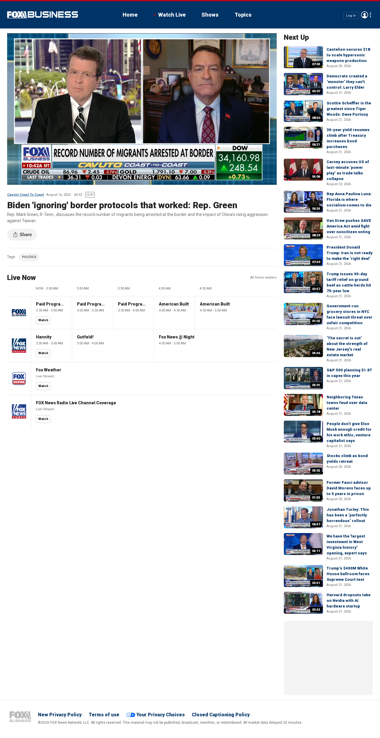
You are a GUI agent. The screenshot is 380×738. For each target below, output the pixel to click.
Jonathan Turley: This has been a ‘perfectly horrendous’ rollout (348, 515)
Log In (351, 15)
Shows (210, 15)
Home (130, 15)
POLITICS (29, 257)
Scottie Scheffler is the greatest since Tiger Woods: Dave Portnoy (349, 109)
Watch (43, 320)
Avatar (364, 14)
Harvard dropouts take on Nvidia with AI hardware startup (348, 600)
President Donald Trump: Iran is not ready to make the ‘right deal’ (350, 253)
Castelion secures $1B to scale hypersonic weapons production (348, 55)
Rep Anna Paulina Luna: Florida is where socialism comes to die (349, 199)
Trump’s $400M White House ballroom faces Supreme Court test (348, 574)
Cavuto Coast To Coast (25, 195)
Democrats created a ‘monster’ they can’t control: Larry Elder (347, 82)
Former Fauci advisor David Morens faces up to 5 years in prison (349, 488)
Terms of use (104, 715)
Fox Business (42, 14)
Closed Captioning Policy (221, 715)
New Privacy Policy (60, 715)
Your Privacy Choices (160, 715)
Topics (243, 15)
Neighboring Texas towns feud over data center (347, 403)
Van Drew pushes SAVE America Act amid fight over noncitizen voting (349, 226)
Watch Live (172, 15)
